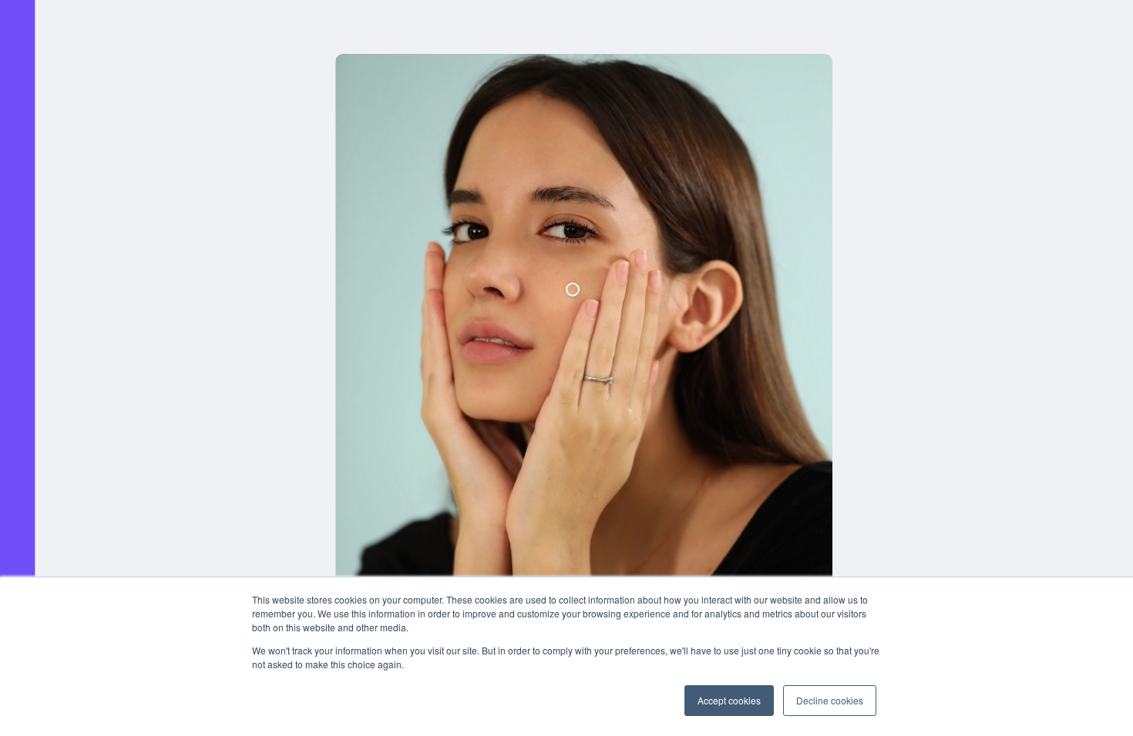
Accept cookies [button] (729, 700)
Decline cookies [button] (829, 700)
